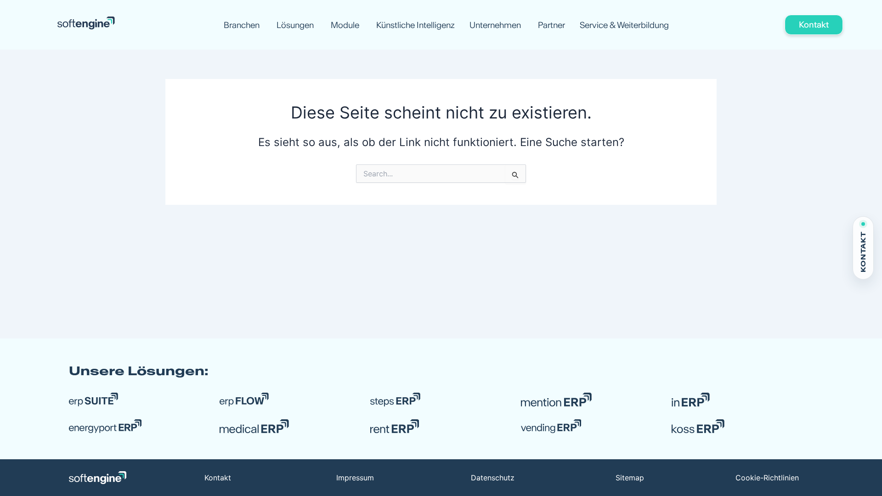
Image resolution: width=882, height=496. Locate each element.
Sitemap (630, 477)
